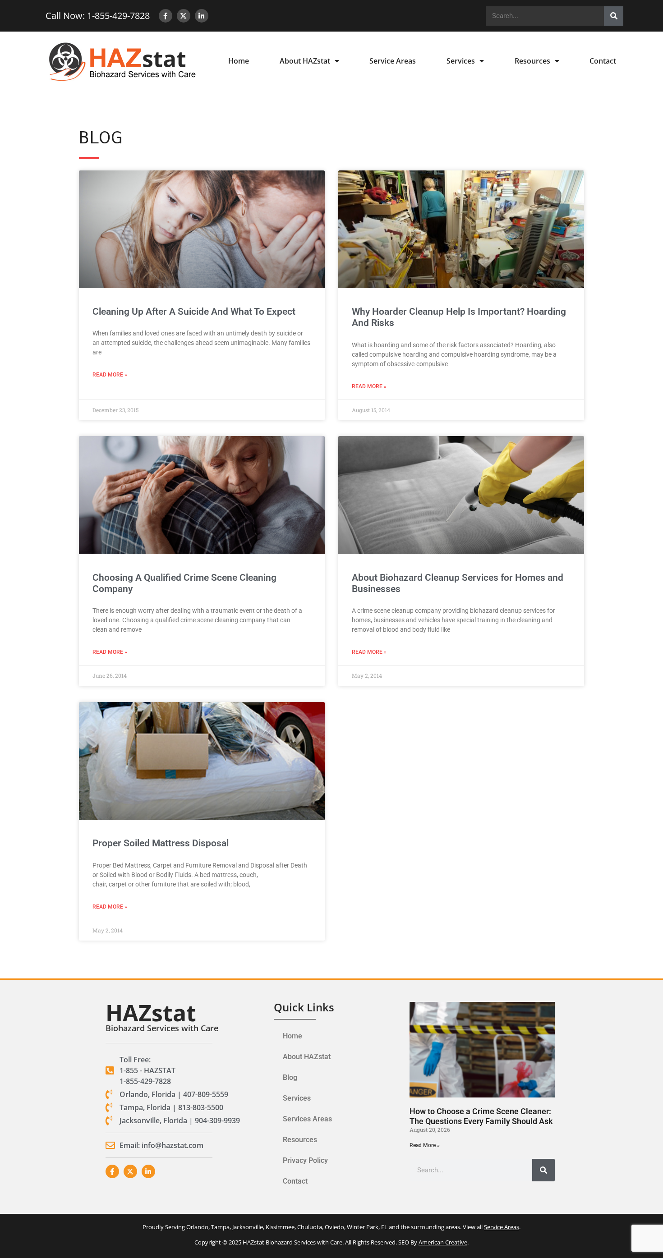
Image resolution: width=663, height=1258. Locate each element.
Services (461, 61)
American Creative (443, 1242)
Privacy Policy (305, 1160)
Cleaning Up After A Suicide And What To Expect (193, 311)
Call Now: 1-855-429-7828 (98, 15)
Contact (602, 61)
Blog (290, 1077)
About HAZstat (305, 61)
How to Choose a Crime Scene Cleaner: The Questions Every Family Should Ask (481, 1116)
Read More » (109, 375)
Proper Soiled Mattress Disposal (160, 843)
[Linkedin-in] (201, 16)
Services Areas (307, 1119)
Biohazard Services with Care (162, 1028)
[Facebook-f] (165, 16)
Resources (532, 61)
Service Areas (392, 61)
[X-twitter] (183, 16)
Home (238, 61)
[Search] (613, 16)
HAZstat (151, 1012)
